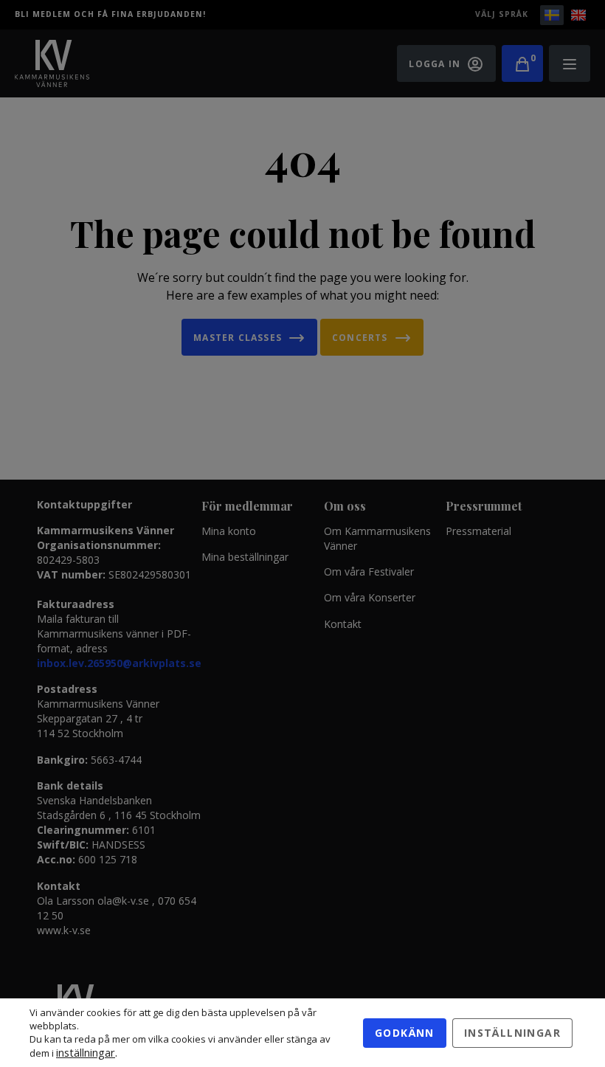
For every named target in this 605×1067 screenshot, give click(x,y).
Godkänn (405, 1033)
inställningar (85, 1052)
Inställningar (512, 1033)
